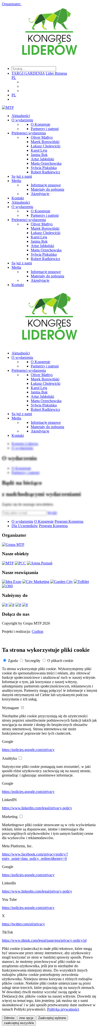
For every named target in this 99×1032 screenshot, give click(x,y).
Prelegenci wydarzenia (29, 133)
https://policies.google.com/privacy (28, 750)
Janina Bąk (39, 155)
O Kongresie (40, 124)
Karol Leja (39, 150)
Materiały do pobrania (47, 189)
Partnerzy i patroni (45, 129)
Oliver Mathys (42, 137)
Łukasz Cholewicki (45, 146)
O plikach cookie (60, 661)
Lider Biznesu (56, 73)
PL (14, 78)
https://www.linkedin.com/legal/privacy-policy (37, 808)
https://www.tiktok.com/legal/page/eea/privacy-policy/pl (44, 940)
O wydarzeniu (22, 120)
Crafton (37, 631)
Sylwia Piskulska (44, 168)
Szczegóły (32, 661)
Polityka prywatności (63, 1009)
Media (16, 181)
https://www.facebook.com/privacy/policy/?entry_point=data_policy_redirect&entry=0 (35, 856)
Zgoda (13, 661)
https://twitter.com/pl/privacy (23, 924)
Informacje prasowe (46, 185)
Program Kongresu (69, 521)
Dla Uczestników (25, 526)
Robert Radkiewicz (45, 172)
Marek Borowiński (45, 142)
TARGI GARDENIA (28, 73)
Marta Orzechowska (46, 163)
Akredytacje (40, 194)
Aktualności (21, 116)
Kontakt (18, 198)
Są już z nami (22, 176)
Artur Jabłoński (42, 159)
